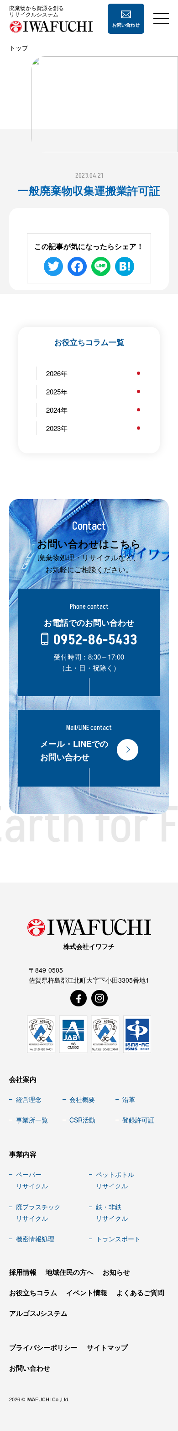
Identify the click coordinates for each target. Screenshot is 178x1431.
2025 (53, 391)
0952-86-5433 (95, 640)
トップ (18, 47)
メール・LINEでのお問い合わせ (74, 750)
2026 (53, 373)
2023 (53, 428)
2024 (53, 410)
